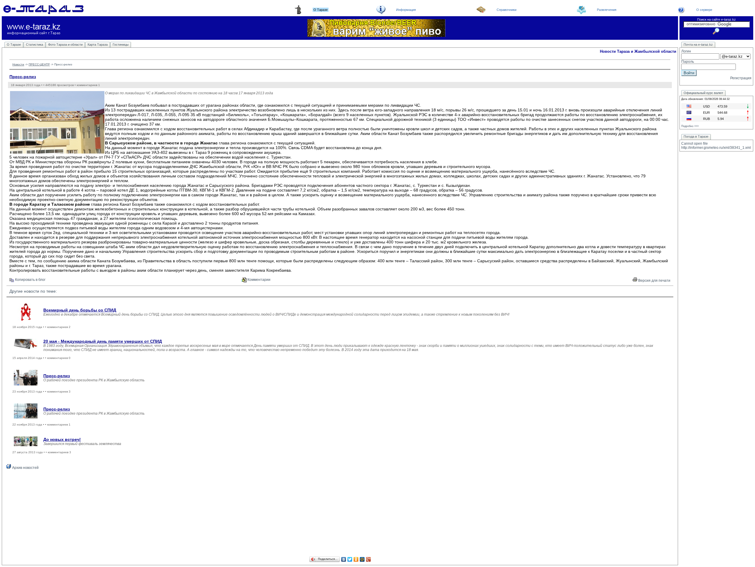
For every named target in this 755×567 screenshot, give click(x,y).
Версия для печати (653, 280)
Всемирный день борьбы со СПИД (79, 310)
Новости (18, 64)
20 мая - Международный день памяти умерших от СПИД (102, 341)
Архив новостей (25, 468)
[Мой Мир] (362, 559)
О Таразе (14, 44)
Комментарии (258, 280)
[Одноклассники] (356, 559)
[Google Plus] (368, 559)
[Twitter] (350, 559)
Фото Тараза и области (65, 44)
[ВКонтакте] (344, 559)
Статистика (34, 44)
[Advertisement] (340, 514)
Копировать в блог (29, 280)
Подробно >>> (690, 126)
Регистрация (740, 78)
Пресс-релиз (22, 76)
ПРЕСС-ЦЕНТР (39, 64)
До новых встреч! (62, 439)
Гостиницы (121, 44)
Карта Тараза (98, 44)
